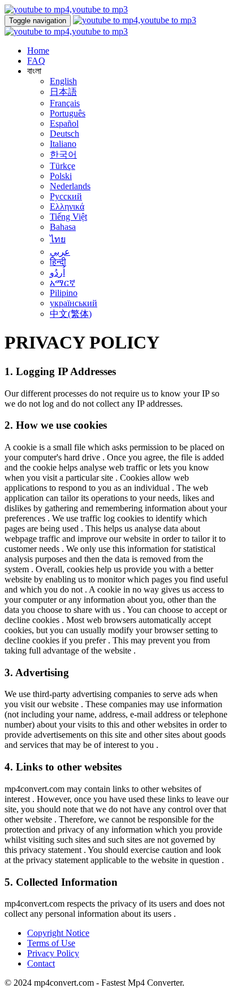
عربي (60, 251)
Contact (41, 963)
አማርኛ (62, 283)
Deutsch (64, 133)
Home (38, 50)
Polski (61, 176)
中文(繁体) (71, 314)
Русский (66, 196)
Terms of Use (51, 943)
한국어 (63, 154)
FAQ (36, 61)
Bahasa (63, 227)
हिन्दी (58, 262)
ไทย (58, 239)
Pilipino (63, 293)
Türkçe (62, 166)
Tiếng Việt (68, 216)
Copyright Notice (58, 933)
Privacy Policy (53, 953)
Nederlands (70, 186)
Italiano (63, 144)
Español (64, 123)
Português (67, 113)
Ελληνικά (67, 206)
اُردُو (57, 272)
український (73, 303)
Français (65, 103)
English (63, 81)
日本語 (63, 92)
